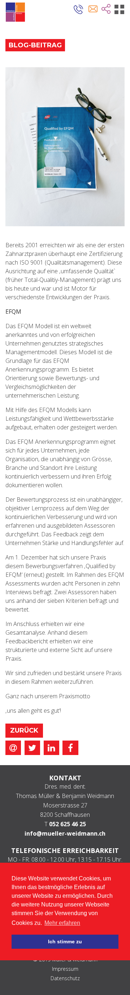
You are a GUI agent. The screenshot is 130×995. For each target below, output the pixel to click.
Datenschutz (65, 978)
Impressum (65, 968)
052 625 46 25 (67, 824)
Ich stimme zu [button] (65, 941)
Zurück (24, 730)
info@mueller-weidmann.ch (65, 833)
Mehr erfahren (62, 923)
